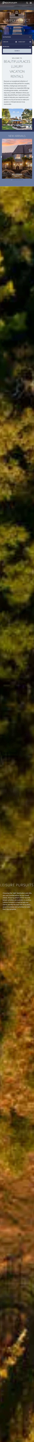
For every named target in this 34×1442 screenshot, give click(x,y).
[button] (30, 2)
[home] (9, 2)
